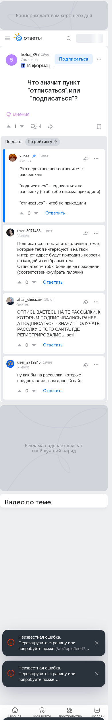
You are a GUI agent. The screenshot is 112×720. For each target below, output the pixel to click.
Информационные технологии (40, 65)
